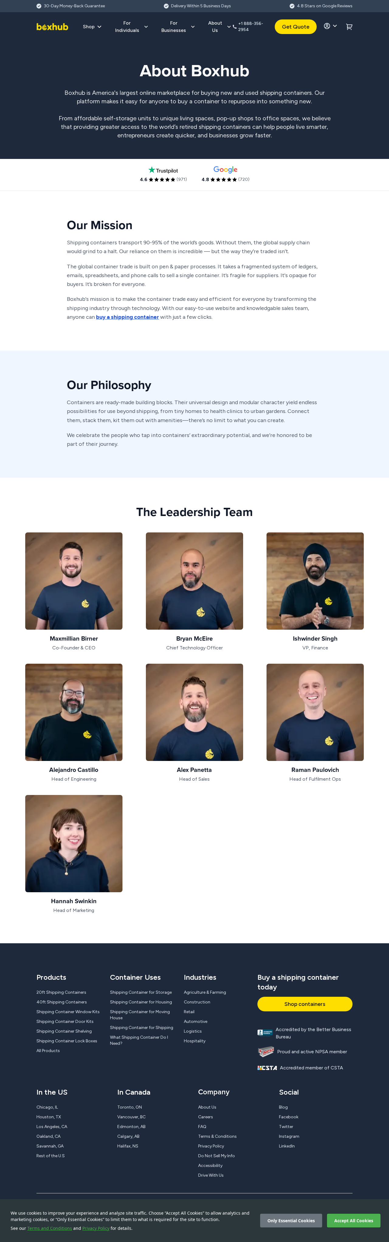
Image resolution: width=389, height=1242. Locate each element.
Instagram (289, 1136)
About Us (207, 1107)
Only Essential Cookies (291, 1220)
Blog (283, 1107)
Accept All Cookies (353, 1220)
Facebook (288, 1117)
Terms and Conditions (49, 1228)
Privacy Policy (95, 1228)
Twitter (286, 1126)
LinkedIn (287, 1146)
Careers (205, 1117)
